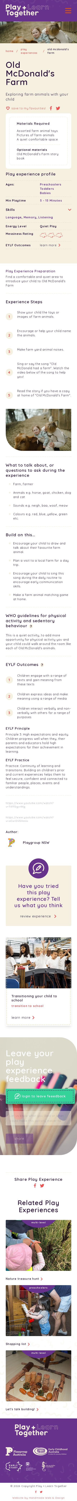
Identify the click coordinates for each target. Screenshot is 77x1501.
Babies (45, 193)
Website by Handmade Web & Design (38, 1497)
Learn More (48, 245)
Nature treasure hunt (22, 1278)
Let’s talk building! (20, 1409)
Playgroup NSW (36, 843)
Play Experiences (29, 51)
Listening (45, 217)
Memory (30, 217)
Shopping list (16, 1344)
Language (14, 217)
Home (9, 51)
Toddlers (47, 188)
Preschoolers (50, 184)
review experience (35, 916)
